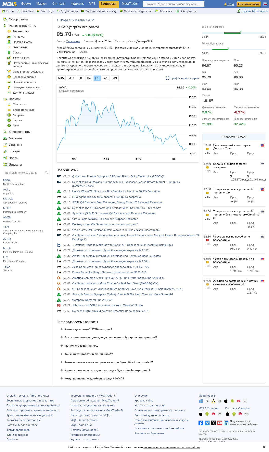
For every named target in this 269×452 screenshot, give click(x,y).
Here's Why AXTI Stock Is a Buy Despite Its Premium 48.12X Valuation (116, 191)
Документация (69, 11)
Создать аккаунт (248, 4)
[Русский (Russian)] (265, 2)
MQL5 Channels (209, 408)
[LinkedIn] (226, 423)
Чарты (13, 158)
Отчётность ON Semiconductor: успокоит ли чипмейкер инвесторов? (116, 229)
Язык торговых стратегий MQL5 (90, 415)
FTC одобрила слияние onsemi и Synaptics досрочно (106, 196)
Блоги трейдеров (17, 434)
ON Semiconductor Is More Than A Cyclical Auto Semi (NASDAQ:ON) (115, 283)
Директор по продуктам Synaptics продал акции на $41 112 (110, 250)
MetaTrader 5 (207, 395)
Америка (18, 115)
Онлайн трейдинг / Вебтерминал (27, 395)
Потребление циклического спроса (30, 64)
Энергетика (20, 47)
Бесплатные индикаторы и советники (30, 400)
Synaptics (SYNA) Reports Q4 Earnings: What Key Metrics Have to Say (116, 207)
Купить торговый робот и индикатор (29, 415)
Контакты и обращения (149, 433)
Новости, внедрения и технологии (92, 405)
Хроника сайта (143, 400)
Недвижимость (22, 41)
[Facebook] (201, 423)
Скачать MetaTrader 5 (254, 11)
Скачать (84, 429)
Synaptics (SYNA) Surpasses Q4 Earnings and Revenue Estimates (113, 213)
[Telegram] (207, 423)
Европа (17, 120)
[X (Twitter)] (213, 423)
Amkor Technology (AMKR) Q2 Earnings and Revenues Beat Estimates (116, 255)
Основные (19, 104)
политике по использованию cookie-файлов (172, 447)
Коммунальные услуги (27, 87)
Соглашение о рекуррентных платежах (159, 410)
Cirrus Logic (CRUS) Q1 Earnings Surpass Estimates (105, 218)
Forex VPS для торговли (22, 424)
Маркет (41, 3)
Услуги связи (21, 57)
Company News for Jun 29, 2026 (92, 299)
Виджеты (15, 164)
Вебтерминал (188, 11)
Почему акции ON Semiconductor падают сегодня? (105, 224)
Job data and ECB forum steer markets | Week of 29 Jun (107, 305)
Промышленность (24, 82)
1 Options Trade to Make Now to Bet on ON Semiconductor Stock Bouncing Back (122, 244)
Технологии (21, 31)
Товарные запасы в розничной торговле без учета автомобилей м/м (236, 215)
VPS (92, 3)
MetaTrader (130, 3)
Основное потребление (28, 71)
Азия (16, 125)
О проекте (141, 395)
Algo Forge (47, 11)
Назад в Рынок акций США (77, 19)
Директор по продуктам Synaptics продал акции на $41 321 (110, 261)
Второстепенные (23, 109)
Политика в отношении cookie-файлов (159, 428)
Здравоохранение (24, 76)
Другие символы (23, 92)
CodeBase (27, 11)
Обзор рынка (18, 19)
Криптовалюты (20, 131)
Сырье (17, 52)
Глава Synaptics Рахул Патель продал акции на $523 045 (109, 272)
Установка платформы (85, 434)
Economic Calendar (237, 408)
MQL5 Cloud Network (83, 420)
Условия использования (149, 405)
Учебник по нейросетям (138, 11)
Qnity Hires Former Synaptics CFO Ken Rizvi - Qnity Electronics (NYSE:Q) (118, 176)
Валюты (15, 99)
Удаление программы (84, 439)
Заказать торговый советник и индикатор (32, 410)
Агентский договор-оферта (151, 415)
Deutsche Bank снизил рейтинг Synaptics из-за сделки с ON (110, 310)
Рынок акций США (22, 26)
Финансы (19, 36)
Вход (230, 4)
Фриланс (77, 3)
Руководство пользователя (96, 410)
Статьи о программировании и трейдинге (33, 405)
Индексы (15, 144)
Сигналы (58, 3)
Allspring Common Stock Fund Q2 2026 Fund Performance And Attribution (118, 277)
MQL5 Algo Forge (81, 424)
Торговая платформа (93, 395)
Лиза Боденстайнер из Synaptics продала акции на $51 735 (110, 266)
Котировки (108, 3)
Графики (12, 439)
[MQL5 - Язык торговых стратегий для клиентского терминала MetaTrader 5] (9, 4)
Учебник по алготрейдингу (101, 11)
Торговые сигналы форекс (23, 420)
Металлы (15, 138)
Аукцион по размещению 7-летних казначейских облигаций (235, 282)
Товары (14, 151)
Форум (26, 3)
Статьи (10, 11)
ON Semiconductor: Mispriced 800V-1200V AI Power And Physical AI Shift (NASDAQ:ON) (127, 288)
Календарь (166, 11)
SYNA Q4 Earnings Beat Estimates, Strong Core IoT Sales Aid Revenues (117, 202)
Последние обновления (94, 400)
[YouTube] (219, 423)
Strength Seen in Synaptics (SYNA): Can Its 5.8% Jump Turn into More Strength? (122, 294)
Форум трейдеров (18, 429)
